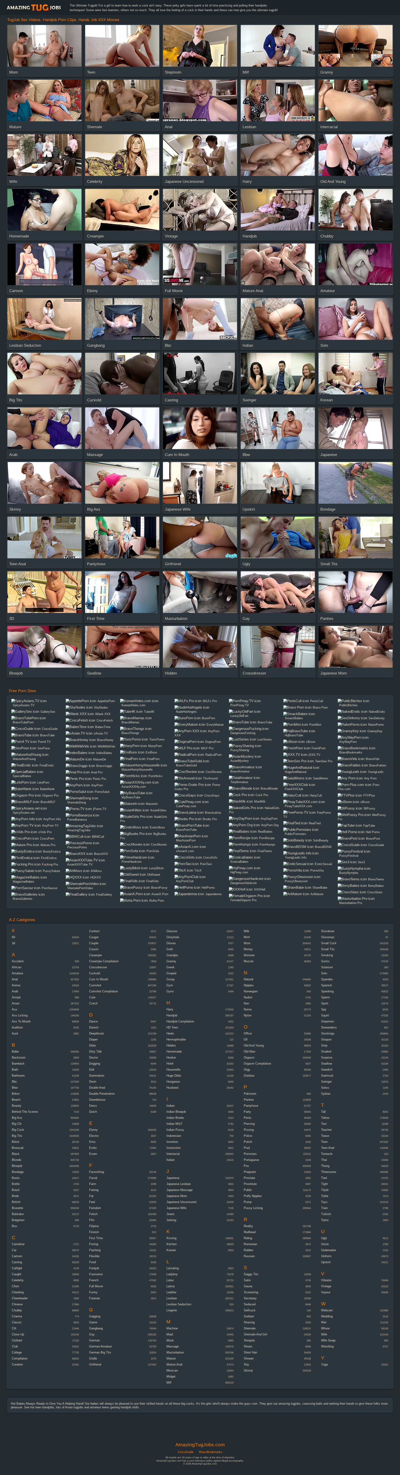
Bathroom (18, 1075)
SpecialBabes (22, 776)
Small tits (328, 949)
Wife (324, 1334)
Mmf (247, 937)
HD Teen (172, 1027)
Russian (249, 1256)
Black (15, 1154)
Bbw (15, 1087)
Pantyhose (251, 1105)
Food (92, 1262)
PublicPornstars (295, 834)
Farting (93, 1190)
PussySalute (51, 871)
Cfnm (15, 1286)
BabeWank (47, 789)
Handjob (171, 1015)
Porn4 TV (44, 742)
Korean (171, 1250)
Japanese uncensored (181, 1202)
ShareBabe (319, 887)
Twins (325, 1220)
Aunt (15, 1033)
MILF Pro (207, 748)
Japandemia (213, 894)
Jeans (170, 1214)
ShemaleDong (76, 802)
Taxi (324, 1123)
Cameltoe (18, 1244)
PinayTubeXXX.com (298, 806)
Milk (246, 931)
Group (170, 979)
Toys (324, 1202)
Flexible (94, 1256)
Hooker (171, 1057)
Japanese (172, 1178)
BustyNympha (348, 873)
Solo (324, 973)
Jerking (171, 1220)
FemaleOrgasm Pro (243, 900)
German (94, 1340)
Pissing (249, 1129)
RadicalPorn (213, 754)
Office (248, 1033)
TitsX (198, 870)
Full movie (96, 1286)
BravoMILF (48, 802)
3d (13, 943)
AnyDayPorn (269, 818)
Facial (93, 1178)
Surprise (326, 1057)
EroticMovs (157, 827)
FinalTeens (264, 851)
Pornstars (250, 1154)
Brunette (17, 1208)
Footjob (94, 1268)
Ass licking (20, 1015)
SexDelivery (377, 718)
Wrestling (327, 1346)
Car (14, 1250)
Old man (249, 1051)
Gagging (94, 1316)
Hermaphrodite (176, 1039)
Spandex (327, 979)
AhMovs (96, 871)
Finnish (94, 1232)
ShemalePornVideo (80, 888)
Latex (170, 1280)
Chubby (17, 1310)
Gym (169, 985)
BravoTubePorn (23, 722)
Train (324, 1208)
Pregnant (250, 1172)
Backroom (18, 1057)
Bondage (18, 1172)
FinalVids (152, 881)
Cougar (94, 937)
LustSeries (264, 739)
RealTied (315, 823)
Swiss (325, 1087)
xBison (310, 742)
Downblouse (97, 1099)
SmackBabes (294, 718)
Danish (93, 1027)
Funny (93, 1292)
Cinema (17, 1316)
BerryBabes (376, 886)
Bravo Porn (320, 707)
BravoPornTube (186, 829)
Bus (14, 1226)
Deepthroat (96, 1033)
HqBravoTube (294, 735)
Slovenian (327, 937)
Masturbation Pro (350, 903)
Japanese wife (176, 1208)
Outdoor (249, 1075)
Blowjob (17, 1166)
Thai (324, 1160)
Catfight (17, 1268)
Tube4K (149, 711)
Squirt (325, 1015)
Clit (14, 1328)
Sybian (325, 1093)
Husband (172, 1087)
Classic (17, 1322)
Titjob (324, 1190)
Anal (15, 979)
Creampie (95, 955)
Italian (170, 1160)
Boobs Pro (210, 819)
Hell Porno (373, 832)
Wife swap (328, 1340)
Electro (94, 1136)
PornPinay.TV (239, 705)
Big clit (17, 1123)
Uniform (326, 1256)
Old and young (254, 1045)
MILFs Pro (210, 701)
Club (15, 1346)
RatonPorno (376, 724)
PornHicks (155, 776)
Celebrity (18, 1280)
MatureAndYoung (24, 759)
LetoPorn (43, 782)
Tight (324, 1184)
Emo (92, 1142)
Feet (92, 1202)
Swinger (326, 1081)
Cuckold (94, 973)
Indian (170, 1105)
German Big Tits (100, 1352)
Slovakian (327, 931)
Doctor (93, 1057)
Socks (325, 961)
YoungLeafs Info (295, 857)
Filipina (94, 1226)
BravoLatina (213, 812)
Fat (91, 1196)
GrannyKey (374, 731)
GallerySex (48, 711)
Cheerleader (20, 1298)
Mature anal (174, 1364)
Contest (94, 931)
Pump (248, 1202)
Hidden (171, 1045)
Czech (93, 1003)
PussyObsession (296, 881)
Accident (18, 961)
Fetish (93, 1214)
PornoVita (317, 870)
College (17, 1352)
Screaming (251, 1292)
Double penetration (102, 1093)
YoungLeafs (376, 772)
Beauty (16, 1105)
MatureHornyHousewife (137, 769)
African (16, 967)
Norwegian (251, 991)
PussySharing (239, 750)
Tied (324, 1178)
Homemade (174, 1051)
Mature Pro (48, 845)
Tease (325, 1136)
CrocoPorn (47, 838)
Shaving (249, 1322)
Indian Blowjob (176, 1111)
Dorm (92, 1081)
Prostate (249, 1178)
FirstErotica (48, 858)
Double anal (97, 1087)
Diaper (93, 1039)
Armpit (16, 997)
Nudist (248, 997)
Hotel (169, 1063)
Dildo (92, 1045)
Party (247, 1111)
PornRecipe (267, 838)
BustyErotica (51, 851)
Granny (171, 961)
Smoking (327, 955)
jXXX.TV (314, 754)
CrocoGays (211, 795)
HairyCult (316, 795)
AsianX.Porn (159, 894)
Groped (171, 973)
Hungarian (173, 1081)
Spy (323, 1009)
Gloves (171, 943)
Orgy (247, 1069)
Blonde (16, 1160)
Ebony (93, 1129)
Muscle (248, 961)
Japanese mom (176, 1196)
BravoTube (47, 735)
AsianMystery (239, 760)
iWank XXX (103, 714)
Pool (247, 1148)
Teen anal (327, 1148)
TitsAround (210, 778)
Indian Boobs (175, 1117)
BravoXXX (101, 854)
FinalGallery (104, 894)
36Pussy (369, 808)
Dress (93, 1105)
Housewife (173, 1069)
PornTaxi (206, 864)
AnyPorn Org (269, 825)
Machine (172, 1328)
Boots (16, 1178)
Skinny (248, 1370)
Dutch (93, 1111)
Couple (93, 943)
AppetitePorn (106, 701)
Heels (170, 1033)
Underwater (328, 1250)
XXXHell (259, 889)
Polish (248, 1142)
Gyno (170, 991)
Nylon (247, 1015)
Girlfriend (95, 1364)
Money (248, 949)
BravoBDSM (323, 847)
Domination (96, 1075)
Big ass (17, 1117)
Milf (168, 1382)
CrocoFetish (105, 720)
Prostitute (250, 1184)
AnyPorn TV (50, 825)
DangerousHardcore (243, 883)
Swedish (326, 1069)
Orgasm (249, 1057)
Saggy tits (251, 1274)
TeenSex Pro (323, 761)
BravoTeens (376, 879)
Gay (92, 1334)
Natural (248, 979)
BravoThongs (130, 733)
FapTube (369, 825)
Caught (16, 1274)
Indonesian (173, 1136)
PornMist (315, 724)
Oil (245, 1039)
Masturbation (175, 1352)
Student (326, 1051)
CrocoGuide (50, 729)
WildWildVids (106, 746)
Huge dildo (173, 1075)
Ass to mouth (21, 1021)
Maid (169, 1334)
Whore (325, 1328)
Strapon (326, 1039)
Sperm (325, 997)
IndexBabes (104, 753)
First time (96, 1238)
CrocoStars (374, 892)
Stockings (327, 1033)
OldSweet (153, 874)
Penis (247, 1117)
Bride (15, 1196)
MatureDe (99, 759)
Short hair (250, 1352)
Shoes (248, 1346)
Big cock (18, 1129)
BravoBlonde (269, 788)
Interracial (173, 1154)
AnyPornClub (185, 881)
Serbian (249, 1316)
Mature (171, 1358)
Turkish (326, 1214)
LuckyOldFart (239, 716)
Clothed (17, 1340)
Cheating (18, 1292)
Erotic (93, 1148)
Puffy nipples (253, 1196)
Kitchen (171, 1244)
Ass (14, 1009)
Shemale (250, 1328)
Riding (248, 1238)
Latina (170, 1286)
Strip (324, 1045)
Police (248, 1136)
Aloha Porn (156, 900)
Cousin (93, 949)
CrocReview (214, 772)
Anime (16, 985)
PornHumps (267, 844)
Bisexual (17, 1148)
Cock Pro (262, 795)
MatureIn (152, 804)
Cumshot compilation (103, 991)
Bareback (18, 1063)
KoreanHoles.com (133, 705)
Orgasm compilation (257, 1063)
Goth (169, 949)
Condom (17, 1364)
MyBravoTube (131, 797)
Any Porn (370, 778)
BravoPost (373, 838)
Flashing (94, 1250)
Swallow (326, 1063)
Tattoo (325, 1117)
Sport (324, 1003)
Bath (15, 1069)
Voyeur (325, 1292)
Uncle (325, 1244)
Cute (92, 997)
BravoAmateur (240, 771)
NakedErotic (377, 711)
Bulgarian (18, 1220)
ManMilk (260, 801)
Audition (17, 1027)
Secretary (250, 1298)
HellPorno (208, 887)
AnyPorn (97, 785)
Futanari (94, 1298)
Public (248, 1190)
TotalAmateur (239, 782)
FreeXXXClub (294, 789)
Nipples (249, 985)
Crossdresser (98, 967)
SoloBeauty (320, 840)
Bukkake (18, 1214)
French (93, 1280)
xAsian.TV (101, 733)
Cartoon (17, 1256)
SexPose (44, 748)
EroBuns (151, 752)
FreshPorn (318, 748)
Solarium (327, 967)
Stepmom (327, 1021)
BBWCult (98, 836)
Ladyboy (172, 1274)
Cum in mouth (98, 979)
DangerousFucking (242, 733)
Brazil (15, 1190)
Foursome (96, 1274)
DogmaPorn (213, 742)
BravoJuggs (104, 766)
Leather (171, 1292)
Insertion (172, 1142)
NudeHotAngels (186, 711)
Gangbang (96, 1328)
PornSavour (49, 888)
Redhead (250, 1232)
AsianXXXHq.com (134, 786)
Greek (170, 967)
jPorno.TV (99, 809)
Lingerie (171, 1310)
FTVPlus (369, 795)
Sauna (248, 1286)
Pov (246, 1166)
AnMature (316, 894)
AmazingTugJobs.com (34, 7)
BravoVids (373, 759)
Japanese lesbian (178, 1184)
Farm (92, 1184)
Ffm (91, 1220)
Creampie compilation (104, 961)
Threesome (328, 1172)
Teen (324, 1142)
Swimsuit (327, 1075)
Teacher (326, 1129)
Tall (323, 1111)
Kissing (171, 1238)
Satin (247, 1280)
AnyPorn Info (52, 819)
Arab (15, 991)
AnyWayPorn (348, 742)
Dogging (94, 1063)
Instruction (173, 1148)
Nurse (248, 1009)
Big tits (17, 1136)
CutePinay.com (186, 806)
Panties (249, 1099)
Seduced (250, 1304)
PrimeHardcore (131, 861)
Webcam (327, 1310)
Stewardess (329, 1027)
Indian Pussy (175, 1129)
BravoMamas (130, 722)
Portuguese (251, 1160)
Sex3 (361, 862)
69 (13, 937)
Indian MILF (174, 1123)
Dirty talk (95, 1051)
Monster (249, 955)
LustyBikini (156, 868)
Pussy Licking (253, 1208)
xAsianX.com (185, 851)
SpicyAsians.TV (23, 705)
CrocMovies (159, 844)
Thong (325, 1166)
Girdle (93, 1358)
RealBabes (265, 831)
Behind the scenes (25, 1111)
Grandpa (172, 955)
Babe (15, 1051)
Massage (172, 1346)
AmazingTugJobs (79, 830)
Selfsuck (250, 1310)
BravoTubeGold (186, 765)
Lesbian (171, 1298)
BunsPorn (208, 718)
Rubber (248, 1250)
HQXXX (95, 877)
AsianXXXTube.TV (80, 864)
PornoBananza (77, 819)
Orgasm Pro (50, 795)
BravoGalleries (22, 898)
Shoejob (249, 1340)
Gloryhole (172, 937)
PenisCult (316, 701)
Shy (246, 1364)
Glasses (172, 931)
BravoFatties (377, 765)
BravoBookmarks (350, 752)
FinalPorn (153, 759)
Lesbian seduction (178, 1304)
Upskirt (326, 1262)
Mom (247, 943)
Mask (170, 1340)
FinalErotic (47, 765)
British (16, 1202)
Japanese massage (179, 1190)
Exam (93, 1154)
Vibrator (326, 1280)
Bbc (14, 1081)
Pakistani (250, 1093)
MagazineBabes (23, 881)
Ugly (324, 1238)
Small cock (329, 943)
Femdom (95, 1208)
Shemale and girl (255, 1334)
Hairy (169, 1009)
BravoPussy (159, 887)
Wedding (327, 1316)
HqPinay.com (239, 872)
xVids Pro (45, 832)
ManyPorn (155, 746)
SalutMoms (320, 778)
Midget (170, 1376)
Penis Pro (99, 779)
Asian (15, 1003)
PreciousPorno (77, 847)
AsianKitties (158, 810)
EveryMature (215, 724)
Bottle (16, 1184)
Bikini (15, 1142)
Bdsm (16, 1093)
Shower (249, 1358)
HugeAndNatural (295, 772)
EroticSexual (323, 864)
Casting (17, 1262)
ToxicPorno (156, 739)
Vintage (326, 1286)
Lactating (172, 1268)
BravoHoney (105, 740)
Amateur (17, 973)
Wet (323, 1322)
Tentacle (326, 1154)
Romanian (250, 1244)
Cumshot (95, 985)
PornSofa (153, 851)
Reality (248, 1226)
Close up (18, 1334)
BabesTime (102, 727)
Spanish (326, 985)
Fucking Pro (50, 864)
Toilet (324, 1196)
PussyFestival (348, 855)
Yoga (324, 1364)
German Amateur (100, 1346)
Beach (16, 1099)
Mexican (172, 1370)
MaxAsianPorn (186, 840)
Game (93, 1322)
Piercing (249, 1123)
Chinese (17, 1304)
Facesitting (96, 1172)
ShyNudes (101, 707)
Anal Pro (97, 772)
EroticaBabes (239, 861)
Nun (246, 1003)
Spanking (327, 991)
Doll (91, 1069)
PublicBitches (348, 705)
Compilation (20, 1358)
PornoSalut (102, 792)
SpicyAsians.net (24, 812)
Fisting (93, 1244)
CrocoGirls (210, 857)
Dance (93, 1021)
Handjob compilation (180, 1021)
